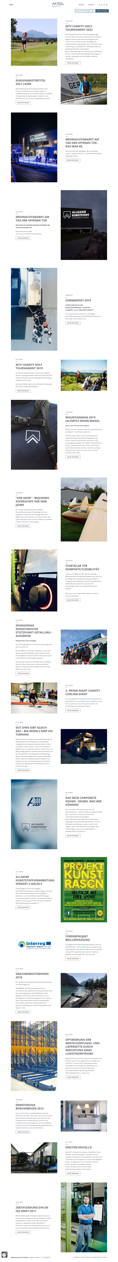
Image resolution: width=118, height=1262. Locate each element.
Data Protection (87, 1257)
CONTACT (91, 5)
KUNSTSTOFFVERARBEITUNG (85, 11)
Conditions (77, 1257)
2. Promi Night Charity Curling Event (87, 701)
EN (83, 5)
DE (80, 5)
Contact (104, 1257)
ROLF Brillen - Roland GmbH (77, 947)
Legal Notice (97, 1257)
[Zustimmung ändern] (4, 1254)
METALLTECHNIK (102, 11)
